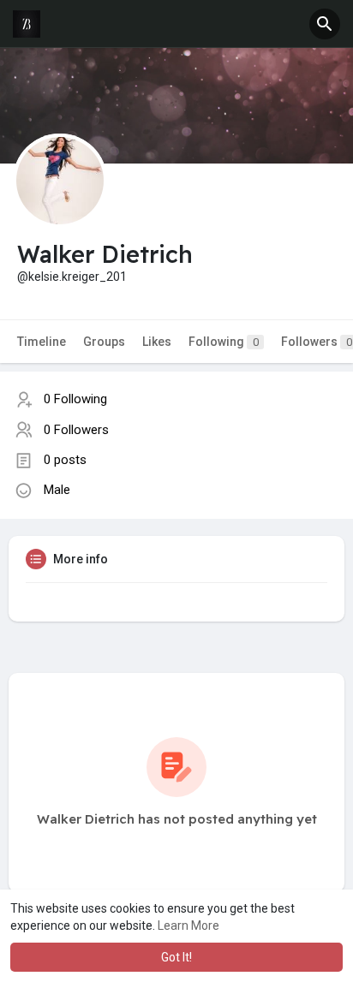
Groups (104, 341)
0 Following (75, 399)
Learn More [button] (188, 925)
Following (223, 341)
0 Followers (76, 429)
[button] (324, 24)
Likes (156, 341)
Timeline (41, 341)
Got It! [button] (176, 957)
